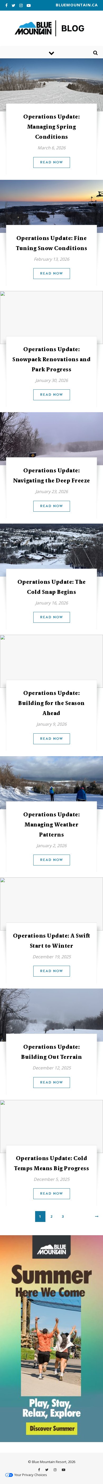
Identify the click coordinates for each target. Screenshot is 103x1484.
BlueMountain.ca (77, 4)
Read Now (51, 162)
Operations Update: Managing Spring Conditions (51, 127)
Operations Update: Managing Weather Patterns (51, 824)
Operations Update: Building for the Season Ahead (51, 703)
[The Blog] (51, 28)
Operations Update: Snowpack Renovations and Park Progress (51, 359)
